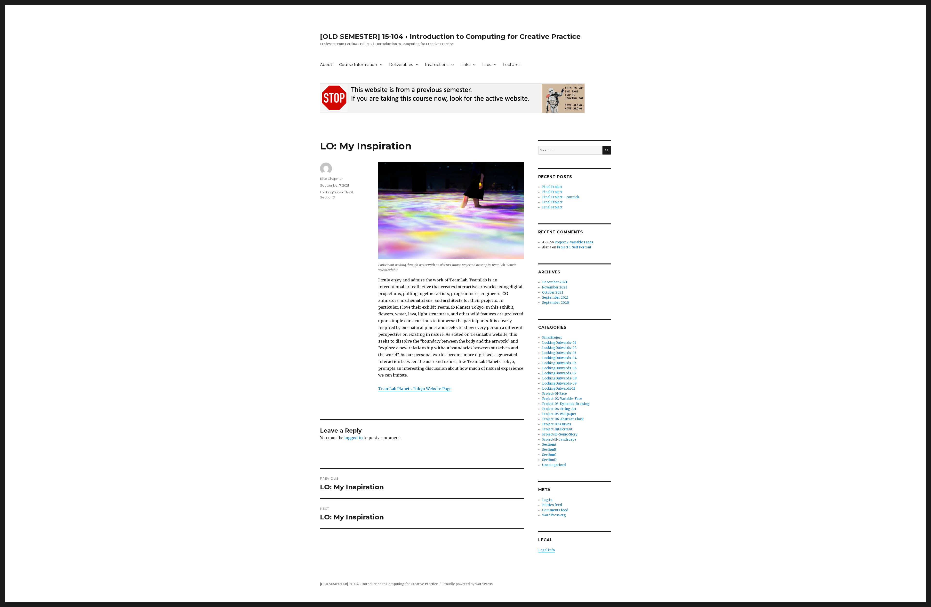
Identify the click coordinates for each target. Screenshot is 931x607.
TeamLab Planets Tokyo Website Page (414, 388)
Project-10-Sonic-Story (560, 434)
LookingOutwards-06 (559, 368)
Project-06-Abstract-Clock (563, 419)
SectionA (549, 445)
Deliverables (401, 64)
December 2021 (554, 282)
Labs (486, 64)
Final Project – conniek (560, 197)
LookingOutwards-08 (559, 378)
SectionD (327, 197)
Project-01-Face (554, 394)
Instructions (436, 64)
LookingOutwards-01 (336, 192)
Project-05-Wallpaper (559, 414)
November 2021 (554, 287)
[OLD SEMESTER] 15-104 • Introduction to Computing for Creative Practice (450, 36)
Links (465, 64)
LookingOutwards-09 (559, 383)
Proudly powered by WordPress (467, 584)
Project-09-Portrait (557, 429)
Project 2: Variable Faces (573, 242)
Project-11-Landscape (559, 439)
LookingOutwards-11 (558, 388)
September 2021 (555, 297)
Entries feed (552, 505)
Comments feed (555, 510)
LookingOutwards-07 (559, 373)
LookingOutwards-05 (559, 363)
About (326, 64)
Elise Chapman (331, 178)
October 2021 (552, 292)
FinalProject (552, 338)
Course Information (358, 64)
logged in (353, 437)
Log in (547, 500)
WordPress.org (554, 515)
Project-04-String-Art (559, 409)
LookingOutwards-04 (559, 358)
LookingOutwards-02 (559, 348)
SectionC (549, 455)
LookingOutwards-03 (559, 353)
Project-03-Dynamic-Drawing (565, 404)
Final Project (552, 187)
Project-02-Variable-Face (562, 399)
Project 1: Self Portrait (574, 247)
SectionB (549, 450)
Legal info (546, 550)
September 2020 (555, 303)
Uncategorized (554, 465)
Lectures (511, 64)
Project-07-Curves (556, 424)
